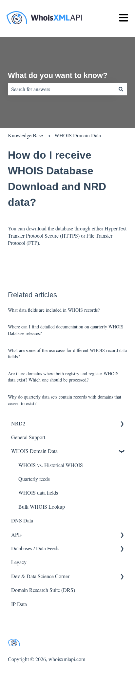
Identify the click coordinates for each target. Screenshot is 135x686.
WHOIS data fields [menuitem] (38, 492)
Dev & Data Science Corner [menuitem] (40, 576)
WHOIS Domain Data (77, 135)
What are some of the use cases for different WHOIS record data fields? (67, 353)
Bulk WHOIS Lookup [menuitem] (41, 506)
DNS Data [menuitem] (22, 520)
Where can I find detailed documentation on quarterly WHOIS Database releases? (66, 329)
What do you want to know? (57, 75)
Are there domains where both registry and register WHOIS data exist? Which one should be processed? (63, 376)
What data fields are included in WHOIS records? (54, 310)
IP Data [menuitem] (19, 603)
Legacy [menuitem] (19, 562)
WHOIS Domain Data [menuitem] (34, 450)
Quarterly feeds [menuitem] (34, 478)
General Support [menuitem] (28, 437)
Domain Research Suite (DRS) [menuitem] (43, 589)
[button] (122, 424)
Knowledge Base (25, 135)
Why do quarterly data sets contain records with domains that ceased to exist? (64, 400)
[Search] (121, 89)
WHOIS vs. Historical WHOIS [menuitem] (50, 464)
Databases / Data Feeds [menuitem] (35, 548)
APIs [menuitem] (16, 534)
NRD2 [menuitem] (18, 423)
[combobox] (61, 89)
